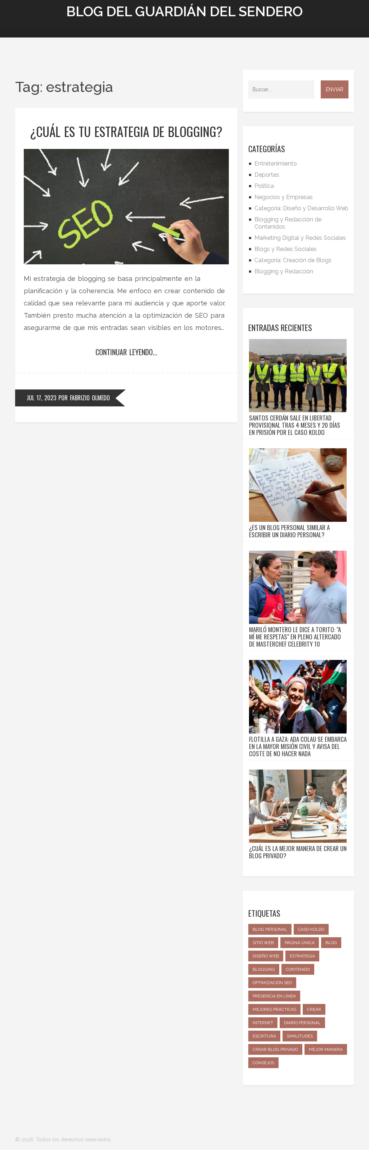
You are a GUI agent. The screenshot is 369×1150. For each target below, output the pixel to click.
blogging (264, 969)
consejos (263, 1062)
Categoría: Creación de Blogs (293, 260)
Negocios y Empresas (283, 197)
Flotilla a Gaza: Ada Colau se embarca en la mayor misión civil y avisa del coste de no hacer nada (298, 746)
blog (331, 942)
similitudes (300, 1036)
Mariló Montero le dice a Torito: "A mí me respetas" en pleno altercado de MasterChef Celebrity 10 (295, 637)
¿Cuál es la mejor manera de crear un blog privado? (298, 852)
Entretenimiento (275, 163)
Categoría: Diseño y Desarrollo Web (301, 208)
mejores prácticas (274, 1009)
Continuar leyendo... (126, 352)
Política (264, 185)
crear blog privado (275, 1049)
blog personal (270, 929)
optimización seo (272, 982)
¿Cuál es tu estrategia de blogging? (126, 131)
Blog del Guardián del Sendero (184, 11)
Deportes (266, 174)
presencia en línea (274, 996)
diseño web (266, 956)
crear (314, 1009)
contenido (298, 969)
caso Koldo (311, 929)
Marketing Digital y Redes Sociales (300, 237)
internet (263, 1022)
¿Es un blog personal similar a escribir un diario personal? (289, 531)
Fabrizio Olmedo (90, 397)
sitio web (263, 942)
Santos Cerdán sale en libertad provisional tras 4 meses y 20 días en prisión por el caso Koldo (294, 425)
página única (300, 942)
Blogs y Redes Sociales (285, 249)
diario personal (302, 1022)
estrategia (302, 956)
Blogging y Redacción (283, 271)
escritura (264, 1036)
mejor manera (326, 1049)
